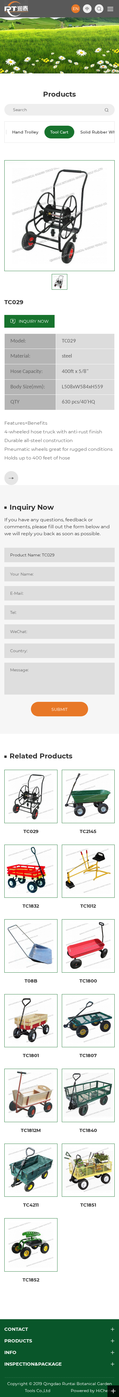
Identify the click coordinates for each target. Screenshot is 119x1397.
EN (76, 8)
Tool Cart (59, 132)
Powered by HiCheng (93, 1390)
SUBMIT (59, 709)
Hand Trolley (25, 132)
